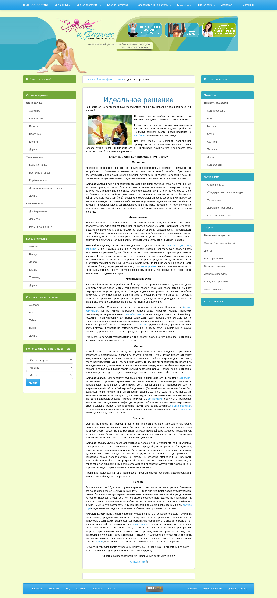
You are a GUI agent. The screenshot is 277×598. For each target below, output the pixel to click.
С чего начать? (215, 184)
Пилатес (34, 126)
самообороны (133, 314)
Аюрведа (34, 305)
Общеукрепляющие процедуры (225, 192)
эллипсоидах (139, 524)
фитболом (140, 324)
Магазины (248, 5)
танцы (99, 541)
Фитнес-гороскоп (214, 301)
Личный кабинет (212, 588)
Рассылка (96, 588)
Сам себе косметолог (219, 215)
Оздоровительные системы (153, 5)
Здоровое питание (215, 266)
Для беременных (39, 211)
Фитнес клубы (62, 5)
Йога (32, 312)
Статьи (80, 588)
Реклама (192, 588)
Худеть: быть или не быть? (219, 243)
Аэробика (34, 110)
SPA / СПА (183, 5)
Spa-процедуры (216, 110)
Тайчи (32, 320)
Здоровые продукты (215, 274)
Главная (90, 79)
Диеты (208, 250)
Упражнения (214, 200)
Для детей (35, 219)
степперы (185, 409)
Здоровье (227, 5)
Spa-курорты (214, 164)
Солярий (212, 141)
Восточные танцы (39, 172)
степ (188, 245)
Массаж (211, 126)
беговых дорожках (180, 405)
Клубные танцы (38, 180)
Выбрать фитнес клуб (38, 79)
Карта (111, 588)
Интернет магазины (215, 79)
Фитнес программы (87, 5)
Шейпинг (34, 141)
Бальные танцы (38, 164)
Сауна (211, 134)
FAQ (68, 588)
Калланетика (36, 118)
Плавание (35, 134)
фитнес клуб (155, 398)
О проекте (54, 588)
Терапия (212, 149)
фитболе (139, 135)
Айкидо (33, 246)
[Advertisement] (163, 62)
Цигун (32, 328)
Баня (210, 118)
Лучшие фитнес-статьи (110, 79)
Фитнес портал (35, 5)
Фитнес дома (205, 5)
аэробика (91, 249)
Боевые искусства (118, 5)
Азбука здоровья (213, 289)
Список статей (138, 561)
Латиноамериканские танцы (45, 188)
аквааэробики (149, 266)
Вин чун (33, 254)
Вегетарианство (213, 258)
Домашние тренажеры (220, 207)
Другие (33, 149)
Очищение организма (216, 281)
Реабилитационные (40, 226)
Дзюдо (33, 262)
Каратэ (33, 269)
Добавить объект (238, 588)
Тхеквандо (35, 277)
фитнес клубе (176, 245)
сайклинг (184, 378)
